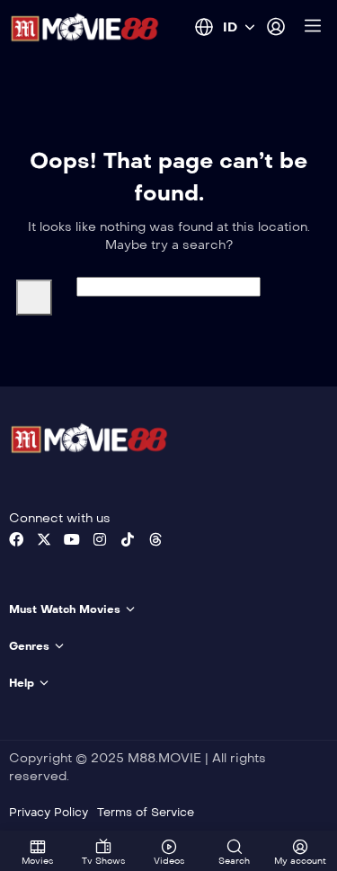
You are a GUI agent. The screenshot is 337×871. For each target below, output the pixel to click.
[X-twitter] (44, 539)
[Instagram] (100, 539)
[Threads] (155, 539)
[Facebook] (16, 539)
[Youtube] (72, 539)
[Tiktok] (127, 539)
